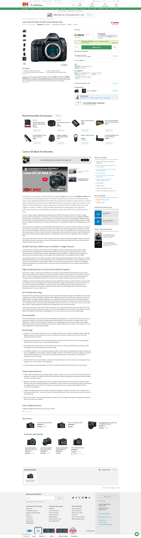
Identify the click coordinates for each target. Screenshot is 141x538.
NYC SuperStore (97, 1)
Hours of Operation (53, 512)
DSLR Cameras (42, 18)
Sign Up (59, 498)
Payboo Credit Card (53, 514)
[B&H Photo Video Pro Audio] (26, 4)
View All (58, 115)
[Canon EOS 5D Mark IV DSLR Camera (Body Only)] (49, 47)
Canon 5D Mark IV (50, 18)
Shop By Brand (29, 521)
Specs (34, 536)
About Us (104, 1)
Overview (26, 536)
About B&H (51, 508)
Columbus (69, 10)
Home (23, 18)
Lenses (103, 202)
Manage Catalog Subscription (33, 512)
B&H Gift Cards (103, 522)
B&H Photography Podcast (78, 519)
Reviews (43, 536)
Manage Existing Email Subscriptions (35, 501)
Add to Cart (97, 47)
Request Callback (105, 514)
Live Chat (113, 1)
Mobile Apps (91, 531)
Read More (85, 160)
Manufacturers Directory (55, 519)
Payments (28, 514)
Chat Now (89, 15)
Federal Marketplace (77, 508)
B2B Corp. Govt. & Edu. (77, 512)
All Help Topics (29, 523)
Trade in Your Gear (106, 517)
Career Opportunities (54, 521)
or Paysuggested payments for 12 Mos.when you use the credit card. (108, 36)
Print (76, 24)
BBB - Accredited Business (29, 531)
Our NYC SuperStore (54, 510)
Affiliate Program (53, 517)
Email (28, 497)
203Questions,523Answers (59, 24)
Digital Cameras (35, 18)
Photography (28, 18)
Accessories (74, 536)
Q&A (52, 536)
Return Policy (29, 508)
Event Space (75, 514)
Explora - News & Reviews (78, 517)
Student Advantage (76, 510)
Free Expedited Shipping (105, 524)
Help (109, 1)
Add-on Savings (63, 536)
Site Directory (29, 519)
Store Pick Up (102, 520)
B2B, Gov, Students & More (35, 1)
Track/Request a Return (32, 510)
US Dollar (108, 496)
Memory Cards (105, 199)
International (29, 517)
